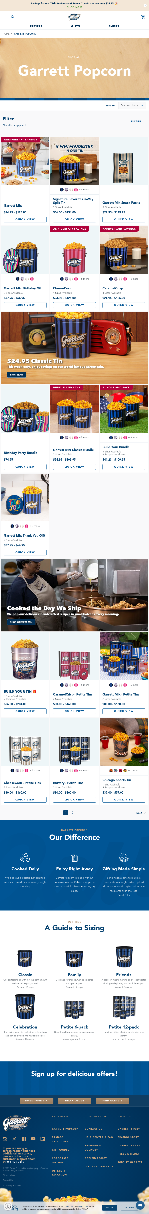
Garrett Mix (13, 206)
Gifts (75, 26)
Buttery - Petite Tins (68, 783)
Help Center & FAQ (99, 1137)
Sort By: (110, 105)
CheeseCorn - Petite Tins (22, 783)
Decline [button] (129, 1208)
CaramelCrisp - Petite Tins (72, 694)
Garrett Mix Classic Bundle (73, 450)
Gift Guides (60, 1149)
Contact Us (93, 1128)
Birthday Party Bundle (20, 453)
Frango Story (128, 1137)
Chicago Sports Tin (116, 780)
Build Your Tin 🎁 (20, 691)
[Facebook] (24, 1139)
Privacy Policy (69, 1206)
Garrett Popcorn (65, 1128)
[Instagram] (5, 1139)
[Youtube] (33, 1139)
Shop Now (74, 7)
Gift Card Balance (99, 1166)
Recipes (36, 26)
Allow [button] (110, 1207)
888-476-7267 (16, 1161)
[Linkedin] (43, 1139)
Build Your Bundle (116, 447)
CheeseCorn (62, 288)
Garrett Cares (129, 1145)
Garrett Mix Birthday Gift (23, 288)
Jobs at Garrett (130, 1162)
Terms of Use (8, 1180)
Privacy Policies (9, 1175)
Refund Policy (96, 1158)
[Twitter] (14, 1139)
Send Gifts (124, 895)
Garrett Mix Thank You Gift (24, 536)
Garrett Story (129, 1128)
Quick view (25, 219)
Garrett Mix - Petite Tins (120, 694)
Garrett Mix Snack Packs (121, 203)
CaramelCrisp (112, 288)
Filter (136, 121)
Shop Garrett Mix (21, 622)
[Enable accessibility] (8, 1206)
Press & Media (128, 1153)
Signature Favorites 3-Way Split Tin (73, 201)
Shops (114, 26)
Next (139, 813)
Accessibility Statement (12, 1185)
